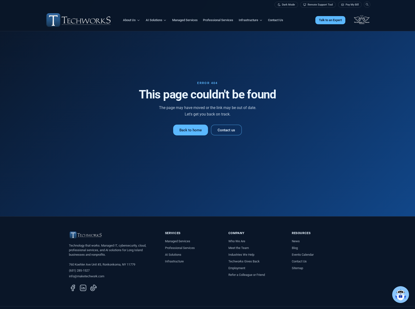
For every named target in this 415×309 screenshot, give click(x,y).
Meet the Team (238, 248)
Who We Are (236, 241)
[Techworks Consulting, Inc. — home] (78, 20)
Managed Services (185, 20)
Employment (236, 268)
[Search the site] (367, 4)
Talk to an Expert (330, 20)
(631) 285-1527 (79, 270)
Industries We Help (241, 254)
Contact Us (275, 20)
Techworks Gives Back (244, 261)
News (296, 241)
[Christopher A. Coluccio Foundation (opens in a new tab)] (361, 20)
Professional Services (218, 20)
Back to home (190, 130)
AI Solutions (173, 254)
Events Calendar (303, 254)
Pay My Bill (352, 4)
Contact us (226, 130)
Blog (295, 248)
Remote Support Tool (320, 4)
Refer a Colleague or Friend (246, 275)
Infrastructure (174, 261)
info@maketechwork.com (86, 276)
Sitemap (297, 268)
